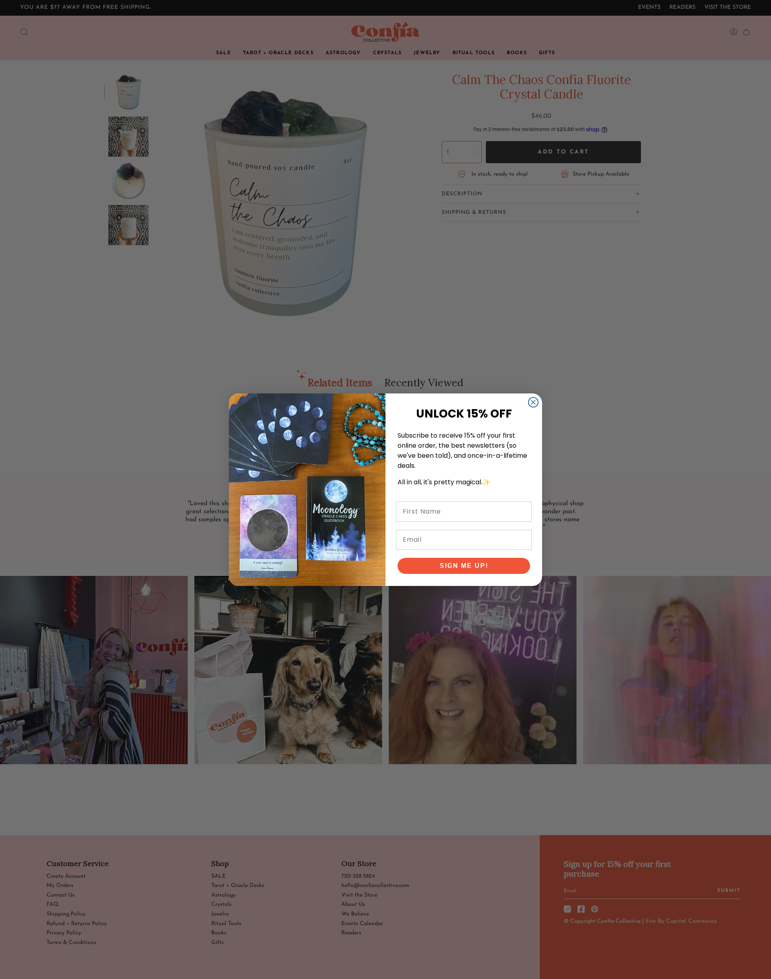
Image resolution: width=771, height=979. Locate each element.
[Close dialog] (533, 402)
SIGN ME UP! (464, 565)
